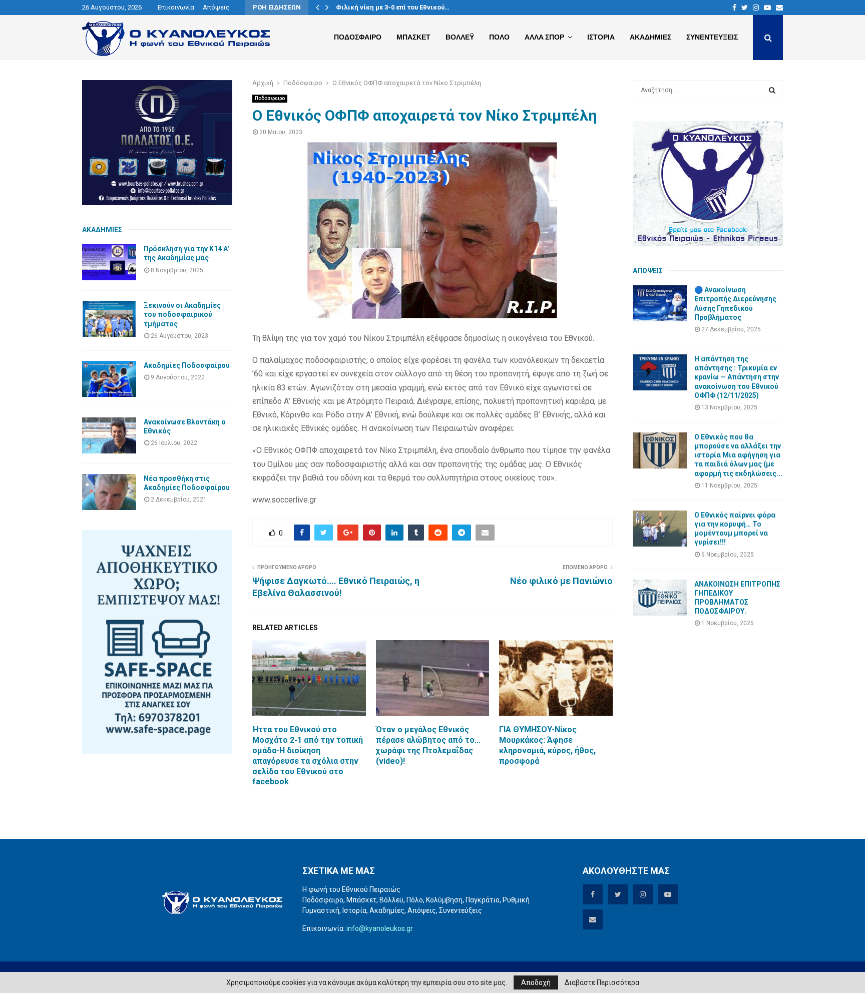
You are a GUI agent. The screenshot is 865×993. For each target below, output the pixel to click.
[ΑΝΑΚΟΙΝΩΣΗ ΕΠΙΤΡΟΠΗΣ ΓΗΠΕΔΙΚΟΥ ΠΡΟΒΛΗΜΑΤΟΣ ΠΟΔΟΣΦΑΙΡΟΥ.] (660, 598)
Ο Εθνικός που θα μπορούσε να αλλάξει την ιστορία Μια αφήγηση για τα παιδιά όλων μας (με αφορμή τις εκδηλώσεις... (738, 455)
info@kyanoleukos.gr (379, 928)
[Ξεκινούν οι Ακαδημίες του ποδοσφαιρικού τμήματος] (109, 319)
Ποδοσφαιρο (357, 37)
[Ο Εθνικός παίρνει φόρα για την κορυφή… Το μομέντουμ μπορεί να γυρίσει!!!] (660, 529)
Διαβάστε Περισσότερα (602, 982)
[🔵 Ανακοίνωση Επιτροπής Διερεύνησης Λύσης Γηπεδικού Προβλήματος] (660, 303)
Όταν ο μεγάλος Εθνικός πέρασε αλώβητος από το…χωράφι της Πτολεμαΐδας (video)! (428, 745)
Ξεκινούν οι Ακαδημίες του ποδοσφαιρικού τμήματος (182, 314)
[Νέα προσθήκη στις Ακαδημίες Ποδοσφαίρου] (109, 492)
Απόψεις (216, 7)
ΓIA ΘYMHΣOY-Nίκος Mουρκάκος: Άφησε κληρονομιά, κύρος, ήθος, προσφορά (547, 745)
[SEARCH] (772, 90)
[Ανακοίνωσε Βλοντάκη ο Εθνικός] (109, 435)
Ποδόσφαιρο (270, 98)
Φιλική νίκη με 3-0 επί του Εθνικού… (393, 7)
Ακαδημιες (650, 37)
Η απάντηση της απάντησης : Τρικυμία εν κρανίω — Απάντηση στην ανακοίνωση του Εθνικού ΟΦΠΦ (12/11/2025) (736, 377)
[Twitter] (744, 7)
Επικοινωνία (176, 7)
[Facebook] (734, 7)
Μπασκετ (413, 37)
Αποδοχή (536, 982)
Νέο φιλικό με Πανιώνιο (561, 581)
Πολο (499, 37)
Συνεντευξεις (712, 37)
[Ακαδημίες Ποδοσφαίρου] (109, 379)
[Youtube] (767, 7)
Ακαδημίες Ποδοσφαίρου (187, 365)
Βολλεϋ (460, 37)
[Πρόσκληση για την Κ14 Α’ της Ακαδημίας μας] (109, 262)
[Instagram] (756, 7)
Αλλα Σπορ (544, 37)
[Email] (779, 7)
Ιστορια (601, 37)
